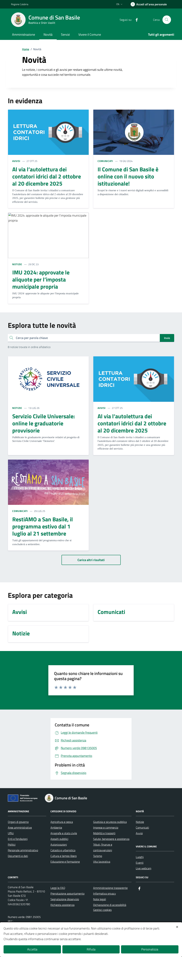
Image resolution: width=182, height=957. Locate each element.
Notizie (140, 822)
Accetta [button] (32, 949)
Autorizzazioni (58, 844)
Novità (48, 34)
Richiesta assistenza (62, 905)
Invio (167, 338)
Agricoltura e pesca (61, 822)
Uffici (11, 833)
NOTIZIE (17, 264)
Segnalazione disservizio (64, 899)
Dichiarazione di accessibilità (109, 905)
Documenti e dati (18, 856)
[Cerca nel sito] (166, 19)
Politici (11, 844)
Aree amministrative (20, 827)
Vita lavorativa (101, 861)
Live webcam (143, 868)
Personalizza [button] (149, 949)
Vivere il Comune (89, 34)
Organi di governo (18, 822)
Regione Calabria (19, 4)
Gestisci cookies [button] (102, 910)
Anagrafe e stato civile (63, 833)
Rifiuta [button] (91, 949)
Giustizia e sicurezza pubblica (110, 822)
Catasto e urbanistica (62, 850)
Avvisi (139, 833)
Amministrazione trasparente (110, 888)
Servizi (65, 34)
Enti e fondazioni (18, 839)
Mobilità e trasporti (104, 833)
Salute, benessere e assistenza (111, 839)
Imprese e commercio (105, 827)
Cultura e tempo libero (63, 856)
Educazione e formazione (65, 861)
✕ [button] (177, 927)
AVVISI (16, 161)
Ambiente (56, 827)
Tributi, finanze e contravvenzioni (102, 847)
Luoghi (140, 857)
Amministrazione (23, 34)
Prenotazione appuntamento (67, 893)
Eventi (139, 863)
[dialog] (91, 939)
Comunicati (142, 827)
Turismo (97, 856)
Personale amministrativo (23, 850)
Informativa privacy (104, 893)
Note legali (99, 899)
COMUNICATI (105, 161)
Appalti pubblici (59, 839)
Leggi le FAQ (57, 888)
